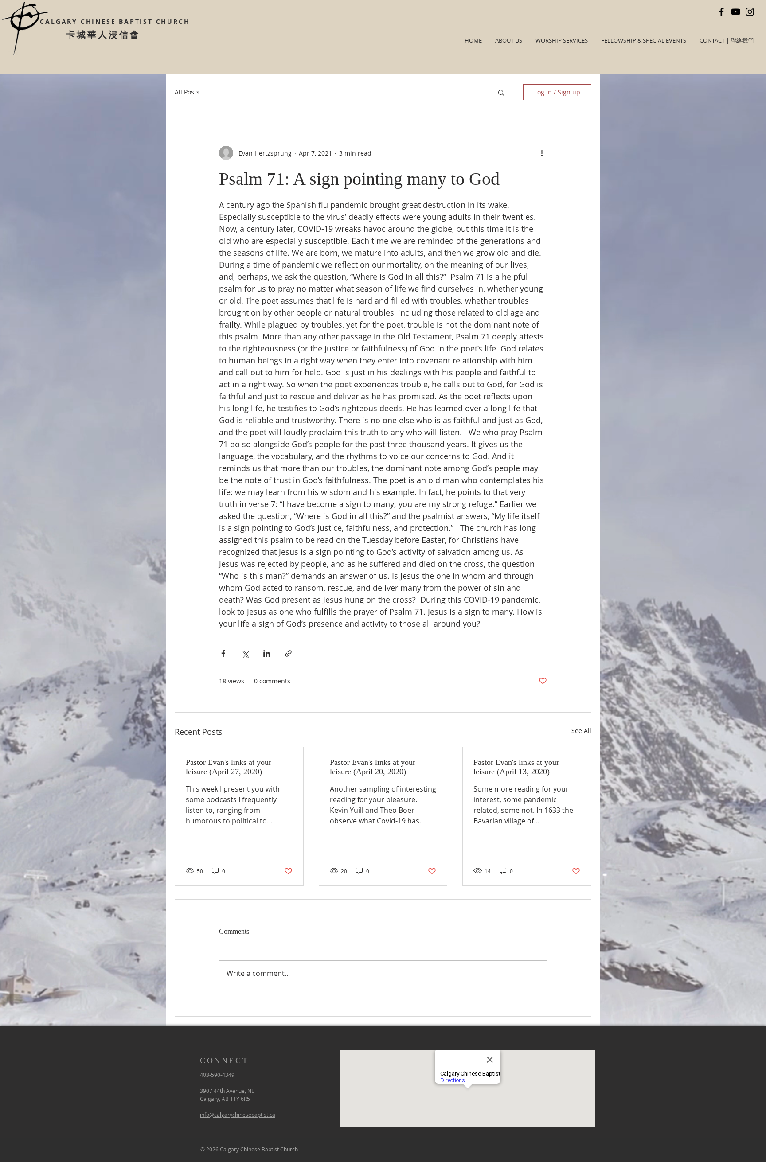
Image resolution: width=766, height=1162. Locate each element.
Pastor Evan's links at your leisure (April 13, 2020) (516, 767)
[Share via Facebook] (223, 653)
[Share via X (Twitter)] (245, 653)
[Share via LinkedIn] (266, 653)
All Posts (187, 92)
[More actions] (541, 153)
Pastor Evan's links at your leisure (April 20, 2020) (372, 767)
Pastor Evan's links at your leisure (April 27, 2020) (228, 767)
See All (581, 730)
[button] (501, 92)
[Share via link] (288, 653)
